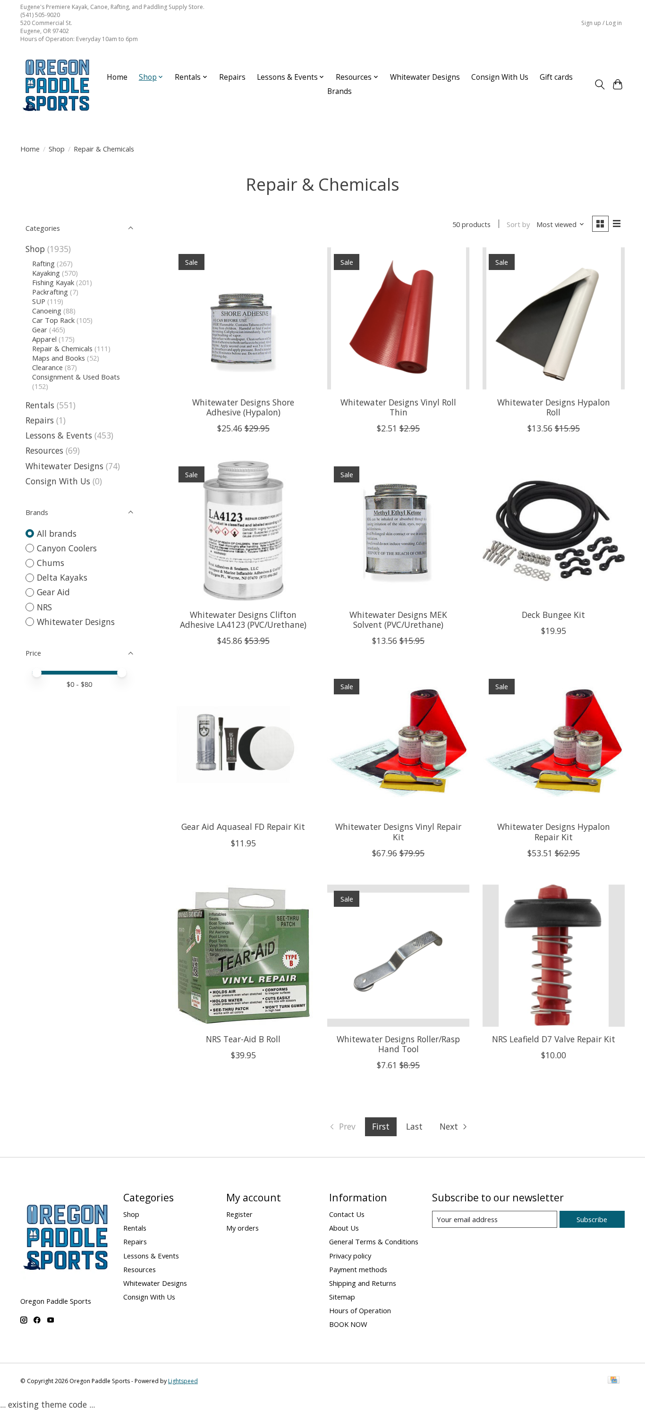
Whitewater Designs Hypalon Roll (553, 407)
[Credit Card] (614, 1380)
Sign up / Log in (601, 23)
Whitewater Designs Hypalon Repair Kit (553, 831)
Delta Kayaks (62, 577)
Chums (50, 562)
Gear (39, 329)
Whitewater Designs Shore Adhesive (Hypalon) (243, 407)
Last (414, 1126)
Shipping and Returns (362, 1283)
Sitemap (342, 1296)
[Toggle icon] (599, 84)
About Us (344, 1228)
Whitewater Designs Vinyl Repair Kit (398, 831)
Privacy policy (350, 1255)
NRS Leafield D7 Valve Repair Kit (553, 1039)
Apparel (44, 339)
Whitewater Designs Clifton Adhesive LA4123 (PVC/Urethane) (243, 619)
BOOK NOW (348, 1324)
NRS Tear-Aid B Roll (243, 1039)
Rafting (43, 263)
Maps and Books (58, 358)
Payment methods (358, 1269)
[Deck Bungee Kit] (554, 531)
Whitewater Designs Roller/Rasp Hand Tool (398, 1044)
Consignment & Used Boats (76, 376)
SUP (38, 301)
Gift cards (556, 77)
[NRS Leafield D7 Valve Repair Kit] (554, 956)
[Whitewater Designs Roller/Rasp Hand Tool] (398, 956)
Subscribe (592, 1219)
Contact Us (347, 1214)
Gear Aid (53, 592)
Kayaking (46, 273)
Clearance (47, 367)
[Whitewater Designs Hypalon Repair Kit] (554, 743)
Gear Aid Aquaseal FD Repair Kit (243, 826)
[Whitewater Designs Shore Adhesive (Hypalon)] (243, 318)
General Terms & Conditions (373, 1241)
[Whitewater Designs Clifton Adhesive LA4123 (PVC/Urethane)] (243, 531)
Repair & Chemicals (62, 348)
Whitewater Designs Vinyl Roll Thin (398, 407)
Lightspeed (183, 1381)
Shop (57, 148)
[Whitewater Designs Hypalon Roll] (554, 318)
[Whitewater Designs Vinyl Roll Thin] (398, 318)
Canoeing (46, 310)
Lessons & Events (59, 435)
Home (117, 77)
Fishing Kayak (53, 282)
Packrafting (50, 291)
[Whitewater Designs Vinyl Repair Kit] (398, 743)
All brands (56, 533)
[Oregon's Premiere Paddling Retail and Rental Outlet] (55, 84)
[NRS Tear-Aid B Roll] (243, 956)
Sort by (518, 224)
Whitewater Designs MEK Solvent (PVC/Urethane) (398, 619)
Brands (339, 91)
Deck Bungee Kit (553, 614)
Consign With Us (499, 77)
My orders (242, 1228)
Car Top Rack (53, 320)
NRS (44, 607)
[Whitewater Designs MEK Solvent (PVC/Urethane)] (398, 531)
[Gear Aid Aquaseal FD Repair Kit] (243, 743)
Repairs (232, 77)
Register (239, 1214)
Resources (44, 450)
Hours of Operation (360, 1310)
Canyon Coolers (67, 548)
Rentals (39, 405)
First (381, 1126)
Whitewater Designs (425, 77)
